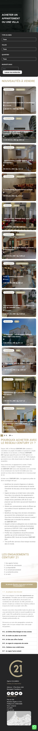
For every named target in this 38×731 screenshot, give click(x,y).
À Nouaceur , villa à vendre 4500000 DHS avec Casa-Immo (17, 335)
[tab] (19, 592)
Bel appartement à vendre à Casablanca (19, 103)
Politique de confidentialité (14, 703)
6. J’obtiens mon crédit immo (14, 647)
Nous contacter (11, 706)
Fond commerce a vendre (13, 276)
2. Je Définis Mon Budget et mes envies (18, 632)
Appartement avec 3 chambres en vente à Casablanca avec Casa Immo (18, 422)
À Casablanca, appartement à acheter (18, 190)
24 (10, 435)
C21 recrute (10, 710)
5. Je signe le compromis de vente (16, 643)
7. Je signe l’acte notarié (12, 651)
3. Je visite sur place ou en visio (15, 635)
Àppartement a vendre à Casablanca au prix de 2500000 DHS (18, 306)
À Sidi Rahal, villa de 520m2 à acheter (18, 363)
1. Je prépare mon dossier (13, 592)
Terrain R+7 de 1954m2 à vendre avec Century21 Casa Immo (18, 133)
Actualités (10, 708)
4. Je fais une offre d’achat (13, 639)
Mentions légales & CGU (14, 701)
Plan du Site (10, 699)
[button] (19, 585)
